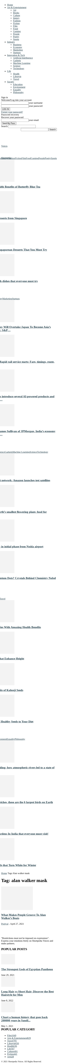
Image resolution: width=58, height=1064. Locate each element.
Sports (16, 39)
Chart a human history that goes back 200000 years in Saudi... (24, 1019)
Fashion (17, 20)
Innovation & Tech (16, 55)
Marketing (18, 50)
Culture (16, 15)
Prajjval (4, 924)
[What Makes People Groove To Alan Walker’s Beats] (17, 909)
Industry (11, 42)
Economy (17, 47)
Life (9, 71)
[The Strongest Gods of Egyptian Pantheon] (8, 963)
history (16, 18)
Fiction (16, 23)
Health (16, 74)
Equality (17, 89)
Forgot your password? (12, 112)
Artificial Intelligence (23, 58)
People (16, 34)
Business (17, 44)
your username (36, 103)
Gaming (17, 31)
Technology (18, 68)
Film (15, 26)
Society (10, 82)
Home (10, 5)
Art (14, 10)
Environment (19, 87)
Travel (16, 79)
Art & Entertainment (16, 7)
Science (16, 66)
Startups (17, 52)
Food (15, 28)
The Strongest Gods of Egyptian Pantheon (27, 969)
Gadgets (17, 60)
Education (18, 84)
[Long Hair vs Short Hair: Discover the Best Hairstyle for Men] (8, 986)
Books (16, 13)
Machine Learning (21, 63)
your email (34, 120)
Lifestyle (17, 76)
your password (36, 106)
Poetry (16, 36)
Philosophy (18, 92)
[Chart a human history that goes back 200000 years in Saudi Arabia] (8, 1011)
